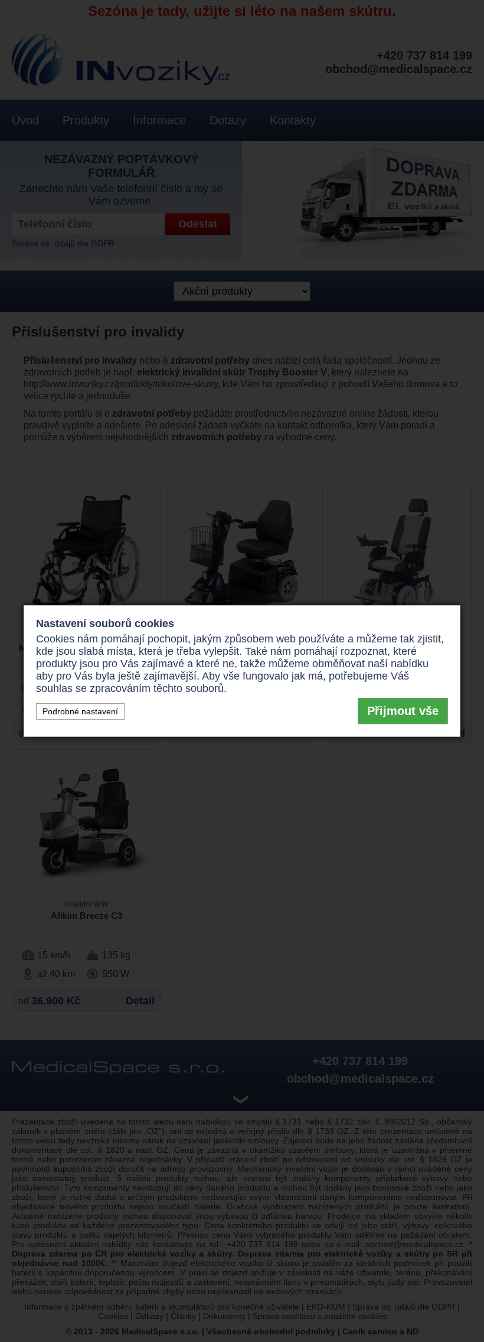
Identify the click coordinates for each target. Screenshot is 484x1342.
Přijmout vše (403, 710)
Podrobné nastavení (80, 711)
